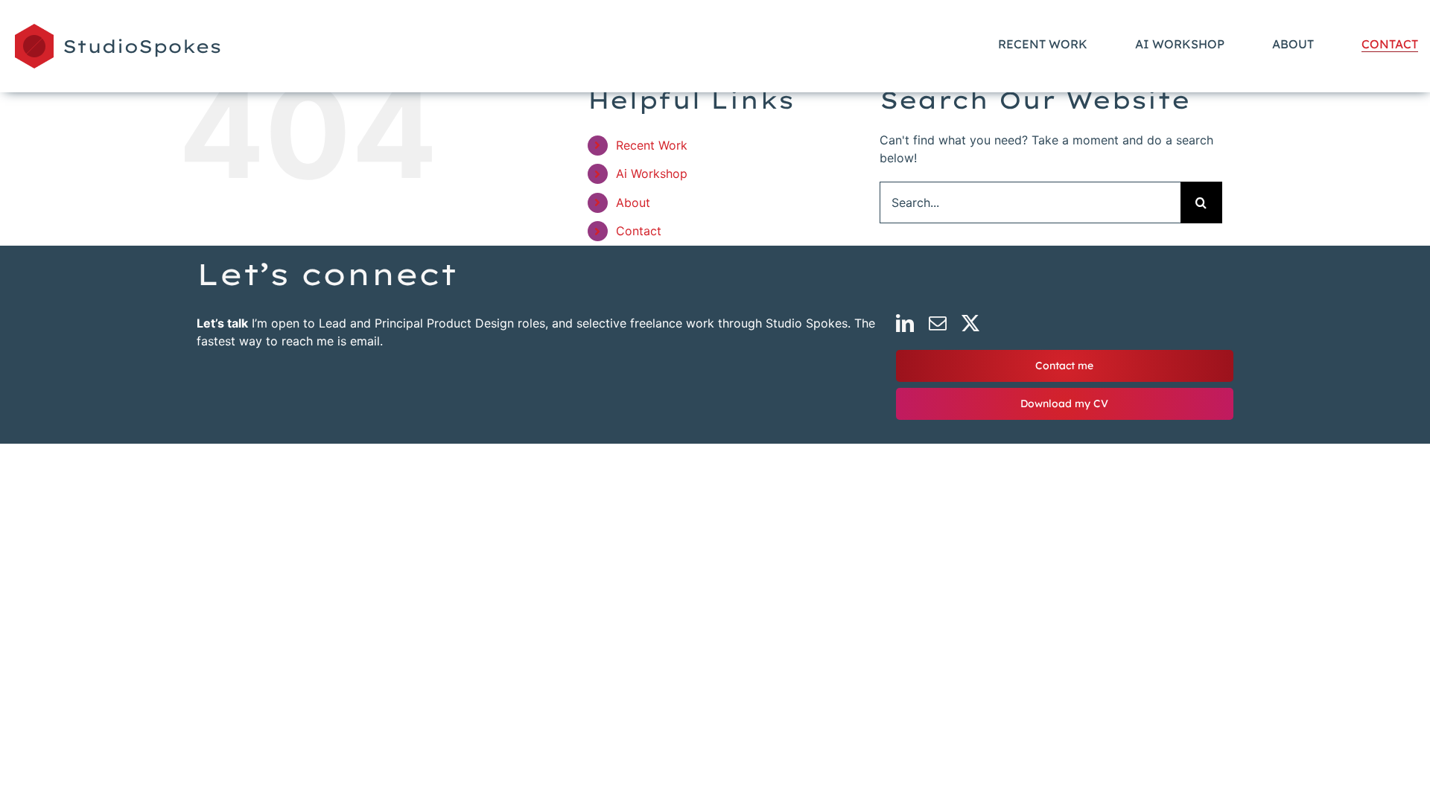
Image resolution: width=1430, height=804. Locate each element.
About (633, 202)
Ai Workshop (651, 173)
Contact (638, 230)
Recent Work (651, 145)
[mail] (938, 323)
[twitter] (970, 323)
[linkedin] (905, 323)
